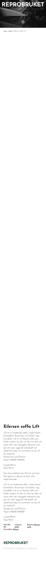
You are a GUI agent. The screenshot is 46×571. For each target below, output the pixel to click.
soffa (29, 527)
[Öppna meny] (23, 22)
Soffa (10, 31)
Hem (5, 31)
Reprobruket (16, 543)
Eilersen (37, 525)
